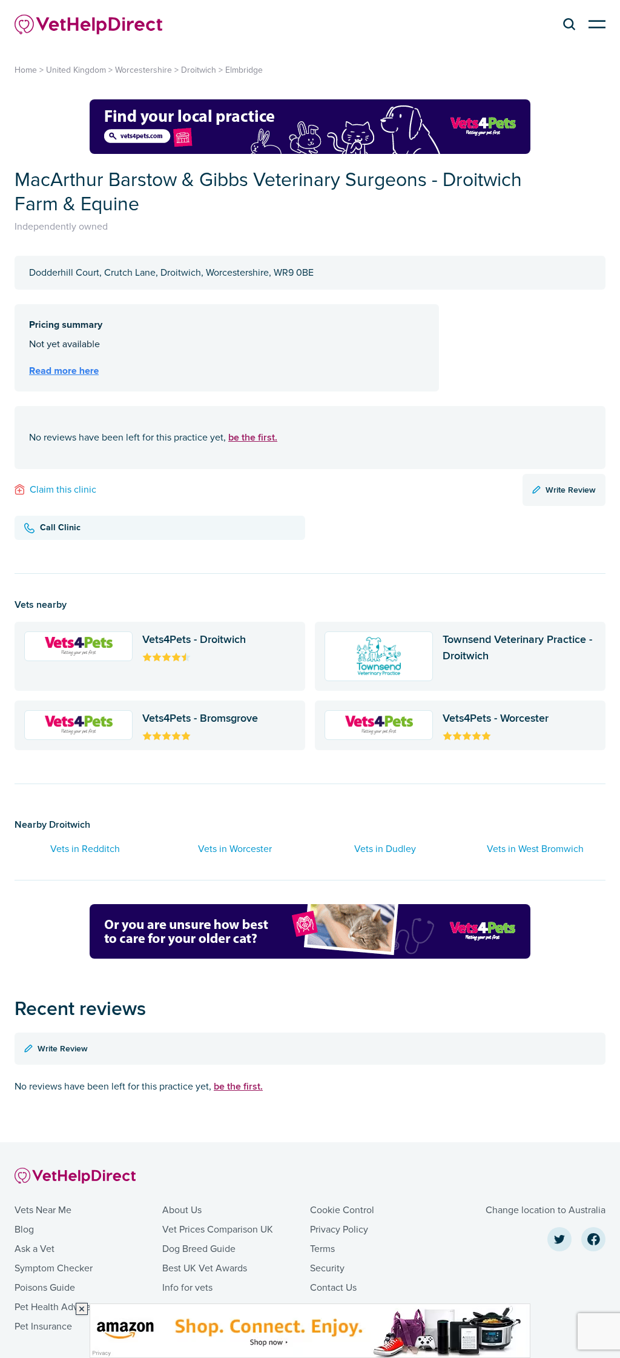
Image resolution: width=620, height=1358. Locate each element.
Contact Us (333, 1288)
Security (327, 1268)
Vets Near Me (43, 1210)
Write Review (571, 490)
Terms (322, 1249)
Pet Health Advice (53, 1307)
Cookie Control (342, 1210)
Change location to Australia (545, 1210)
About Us (182, 1210)
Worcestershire (143, 70)
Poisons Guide (45, 1288)
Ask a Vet (34, 1249)
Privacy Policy (339, 1229)
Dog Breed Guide (199, 1249)
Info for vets (187, 1288)
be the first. (252, 437)
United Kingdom (76, 70)
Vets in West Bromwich (535, 849)
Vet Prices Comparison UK (217, 1229)
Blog (24, 1229)
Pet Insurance (43, 1326)
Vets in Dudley (385, 849)
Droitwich (198, 70)
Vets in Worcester (235, 849)
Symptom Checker (54, 1268)
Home (26, 70)
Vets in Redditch (85, 849)
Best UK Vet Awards (204, 1268)
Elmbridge (244, 70)
